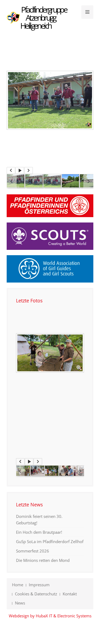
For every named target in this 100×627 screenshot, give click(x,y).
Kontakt (70, 593)
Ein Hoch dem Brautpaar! (39, 532)
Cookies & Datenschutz (36, 593)
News (20, 603)
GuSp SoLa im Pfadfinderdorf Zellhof (49, 541)
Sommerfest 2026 (32, 551)
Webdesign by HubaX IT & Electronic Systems (50, 615)
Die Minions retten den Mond (43, 560)
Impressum (39, 584)
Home (17, 584)
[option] (50, 100)
